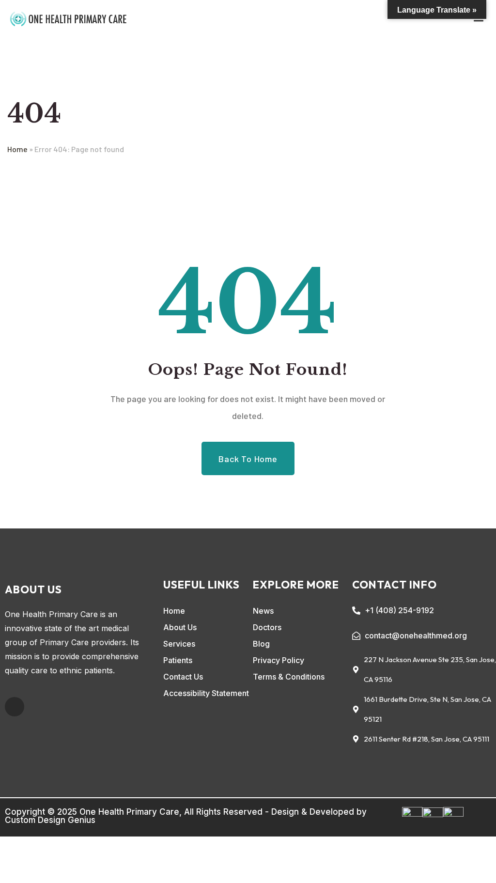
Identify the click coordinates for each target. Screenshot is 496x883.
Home (17, 149)
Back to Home (248, 458)
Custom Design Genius (50, 820)
